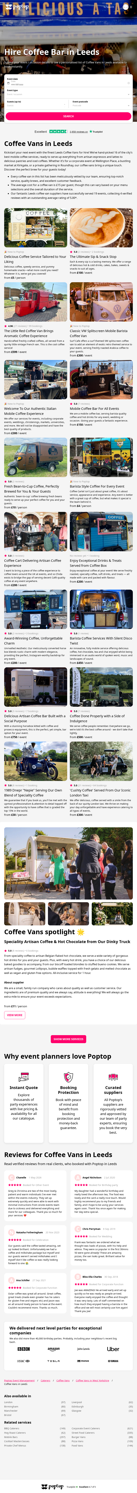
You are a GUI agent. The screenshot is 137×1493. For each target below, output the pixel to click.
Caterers (45, 1380)
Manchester (11, 1410)
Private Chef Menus (15, 1445)
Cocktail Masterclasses (16, 1441)
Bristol (7, 1415)
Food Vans (77, 1445)
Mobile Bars (11, 1437)
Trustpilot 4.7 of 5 (81, 1486)
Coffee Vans (63, 1380)
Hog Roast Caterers (15, 1432)
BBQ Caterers (11, 1428)
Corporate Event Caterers (86, 1428)
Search (110, 7)
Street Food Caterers (83, 1432)
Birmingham (11, 1406)
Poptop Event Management (19, 1380)
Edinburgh (78, 1406)
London (8, 1402)
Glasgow (76, 1410)
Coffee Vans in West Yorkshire (92, 1380)
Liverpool (77, 1402)
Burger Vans (79, 1437)
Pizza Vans (77, 1441)
